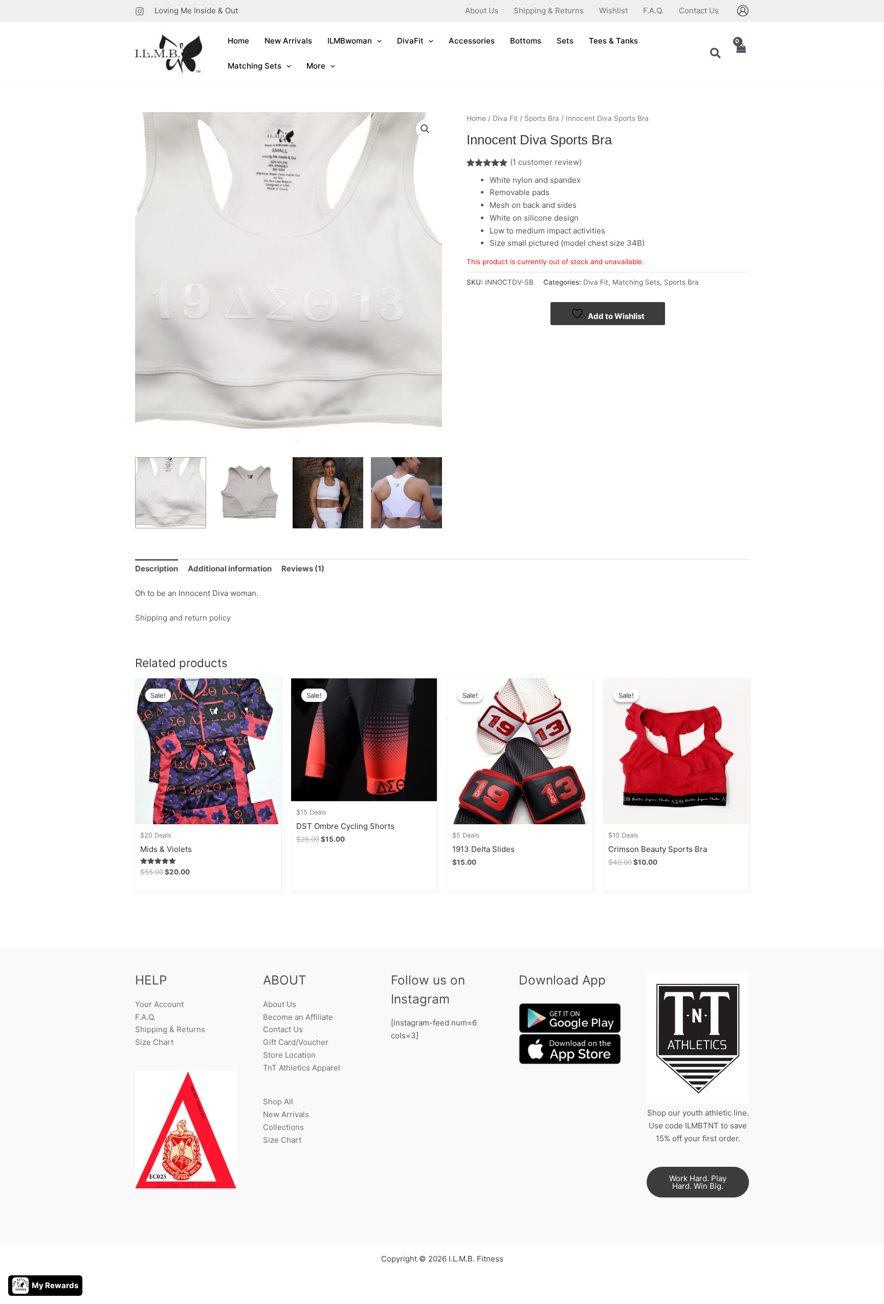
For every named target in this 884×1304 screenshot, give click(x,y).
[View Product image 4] (406, 492)
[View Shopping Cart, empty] (740, 54)
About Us (279, 1004)
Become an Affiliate (298, 1017)
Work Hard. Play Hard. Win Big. (697, 1182)
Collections (283, 1127)
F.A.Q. (145, 1017)
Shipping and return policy (183, 618)
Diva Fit (505, 118)
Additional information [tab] (230, 568)
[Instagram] (139, 11)
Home (476, 118)
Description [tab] (156, 568)
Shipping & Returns (170, 1029)
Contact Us (283, 1029)
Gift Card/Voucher (295, 1042)
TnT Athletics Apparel (301, 1068)
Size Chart (154, 1042)
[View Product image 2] (249, 492)
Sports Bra (541, 118)
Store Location (289, 1055)
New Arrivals (286, 1114)
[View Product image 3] (328, 492)
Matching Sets (636, 282)
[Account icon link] (743, 11)
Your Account (159, 1004)
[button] (377, 41)
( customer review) (546, 162)
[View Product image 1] (170, 492)
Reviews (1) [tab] (302, 568)
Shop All (278, 1101)
